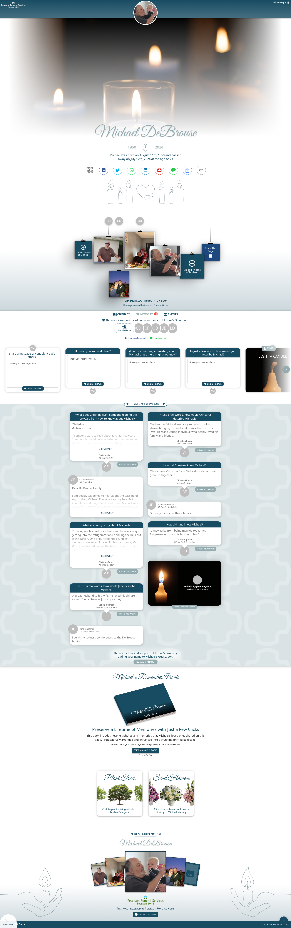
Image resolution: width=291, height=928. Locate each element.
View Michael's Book (145, 750)
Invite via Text (160, 338)
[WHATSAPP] (131, 170)
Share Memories (147, 914)
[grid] (145, 262)
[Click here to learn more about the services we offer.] (145, 900)
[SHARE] (187, 170)
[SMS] (173, 170)
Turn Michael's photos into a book (145, 301)
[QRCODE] (89, 170)
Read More (106, 449)
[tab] (121, 314)
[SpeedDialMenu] (283, 920)
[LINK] (201, 170)
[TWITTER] (117, 170)
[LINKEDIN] (145, 170)
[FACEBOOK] (103, 170)
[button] (184, 607)
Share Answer (128, 464)
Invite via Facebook (137, 338)
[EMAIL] (159, 170)
